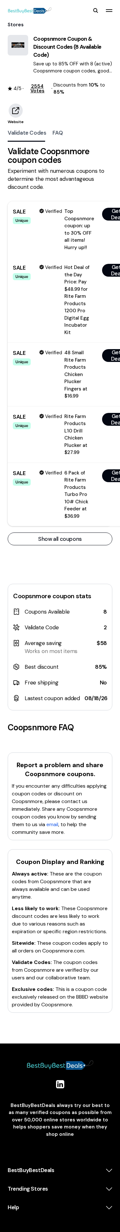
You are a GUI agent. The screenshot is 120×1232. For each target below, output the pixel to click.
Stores (16, 24)
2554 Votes (37, 88)
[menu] (109, 10)
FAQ (57, 132)
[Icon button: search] (95, 10)
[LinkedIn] (60, 1084)
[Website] (16, 111)
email (52, 824)
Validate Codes (27, 132)
